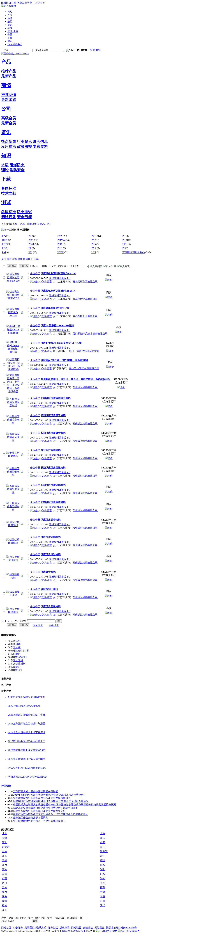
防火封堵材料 (21, 650)
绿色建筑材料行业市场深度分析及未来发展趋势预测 (41, 798)
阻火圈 (17, 647)
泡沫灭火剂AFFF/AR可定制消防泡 (27, 768)
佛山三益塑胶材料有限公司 (84, 351)
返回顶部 (38, 625)
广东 (102, 874)
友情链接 (88, 927)
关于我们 (30, 927)
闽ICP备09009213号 (126, 927)
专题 (49, 917)
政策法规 (24, 146)
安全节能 (24, 217)
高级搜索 (54, 625)
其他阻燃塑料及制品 (133, 252)
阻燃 (92, 50)
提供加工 (28, 259)
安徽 (4, 860)
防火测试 (24, 212)
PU (49, 224)
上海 (102, 833)
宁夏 (102, 896)
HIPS (4, 240)
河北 (4, 842)
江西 (4, 865)
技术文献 (8, 193)
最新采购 (8, 100)
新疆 (4, 901)
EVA (59, 236)
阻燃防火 (17, 165)
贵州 (102, 883)
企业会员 (35, 273)
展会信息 (40, 141)
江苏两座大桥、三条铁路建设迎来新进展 (35, 791)
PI (123, 248)
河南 (4, 869)
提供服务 (17, 259)
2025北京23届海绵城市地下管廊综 (26, 732)
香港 (4, 905)
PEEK (60, 252)
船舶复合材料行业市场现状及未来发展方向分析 (39, 811)
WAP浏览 (40, 2)
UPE (124, 244)
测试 (6, 202)
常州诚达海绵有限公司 (85, 387)
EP (29, 248)
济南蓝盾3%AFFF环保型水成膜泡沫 (27, 776)
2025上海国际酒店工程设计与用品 (26, 723)
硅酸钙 (17, 654)
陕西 (4, 892)
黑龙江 (104, 851)
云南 (4, 887)
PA (92, 240)
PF (3, 248)
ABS (30, 240)
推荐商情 (8, 95)
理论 (5, 170)
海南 (102, 878)
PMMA (61, 240)
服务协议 (53, 927)
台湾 (102, 901)
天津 (4, 838)
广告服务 (18, 927)
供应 (9, 259)
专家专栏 (40, 146)
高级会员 (8, 118)
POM (31, 244)
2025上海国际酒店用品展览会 (24, 706)
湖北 (102, 869)
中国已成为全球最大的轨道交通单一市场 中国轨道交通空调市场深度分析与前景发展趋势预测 (64, 804)
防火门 (18, 670)
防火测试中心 (74, 917)
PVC (93, 236)
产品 (6, 62)
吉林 (4, 851)
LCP (93, 252)
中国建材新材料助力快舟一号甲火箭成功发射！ (39, 821)
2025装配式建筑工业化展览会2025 (26, 750)
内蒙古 (5, 847)
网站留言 (99, 927)
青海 (4, 896)
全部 (3, 259)
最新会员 (8, 123)
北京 (4, 833)
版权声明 (64, 927)
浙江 (102, 856)
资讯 (6, 132)
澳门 (102, 905)
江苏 (4, 856)
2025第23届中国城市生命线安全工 (26, 741)
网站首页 (6, 927)
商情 (6, 85)
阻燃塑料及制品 (36, 224)
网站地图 (76, 927)
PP (3, 236)
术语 (5, 165)
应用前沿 (8, 146)
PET (4, 244)
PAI (4, 252)
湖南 (4, 874)
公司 (6, 109)
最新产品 (8, 76)
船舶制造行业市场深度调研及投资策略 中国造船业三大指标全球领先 (50, 801)
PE (29, 236)
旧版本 (110, 927)
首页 (14, 224)
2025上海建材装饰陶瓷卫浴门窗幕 (26, 714)
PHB (59, 248)
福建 (102, 860)
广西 (4, 878)
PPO (59, 244)
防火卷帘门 (20, 657)
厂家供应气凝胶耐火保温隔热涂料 (26, 697)
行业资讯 (24, 141)
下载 (6, 179)
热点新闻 (8, 141)
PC (123, 240)
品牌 (30, 917)
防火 (98, 50)
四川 (4, 883)
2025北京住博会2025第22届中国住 (26, 759)
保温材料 (20, 663)
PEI (30, 252)
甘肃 (102, 892)
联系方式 (41, 927)
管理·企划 (40, 917)
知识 (6, 155)
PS (123, 236)
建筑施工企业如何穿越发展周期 (30, 817)
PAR (93, 248)
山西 (102, 842)
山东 (102, 865)
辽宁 (102, 847)
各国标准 (8, 188)
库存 (36, 259)
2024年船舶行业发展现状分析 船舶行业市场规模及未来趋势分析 (48, 794)
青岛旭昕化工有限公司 (85, 281)
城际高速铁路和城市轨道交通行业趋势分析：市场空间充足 (45, 807)
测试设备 (8, 217)
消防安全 (17, 170)
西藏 (102, 887)
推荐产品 (8, 71)
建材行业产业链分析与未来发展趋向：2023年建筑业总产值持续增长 (50, 814)
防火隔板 (18, 660)
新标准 (17, 667)
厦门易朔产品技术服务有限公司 (90, 333)
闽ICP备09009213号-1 (73, 930)
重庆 (102, 838)
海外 (4, 910)
